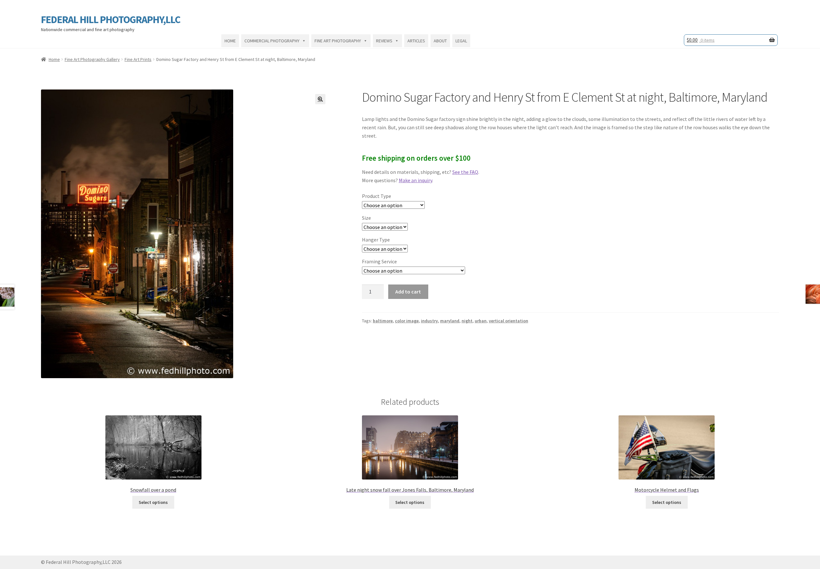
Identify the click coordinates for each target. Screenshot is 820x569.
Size (366, 218)
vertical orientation (508, 321)
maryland (449, 321)
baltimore (383, 321)
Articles (416, 41)
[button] (320, 99)
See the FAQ (465, 172)
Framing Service (379, 261)
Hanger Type (376, 239)
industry (429, 321)
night (467, 321)
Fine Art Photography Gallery (92, 59)
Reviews (384, 41)
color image (407, 321)
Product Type (376, 196)
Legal (461, 41)
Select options (153, 502)
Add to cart (408, 291)
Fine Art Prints (138, 59)
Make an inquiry (415, 180)
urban (481, 321)
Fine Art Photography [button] (338, 41)
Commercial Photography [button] (271, 41)
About (440, 41)
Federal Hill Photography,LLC (110, 19)
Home (230, 41)
